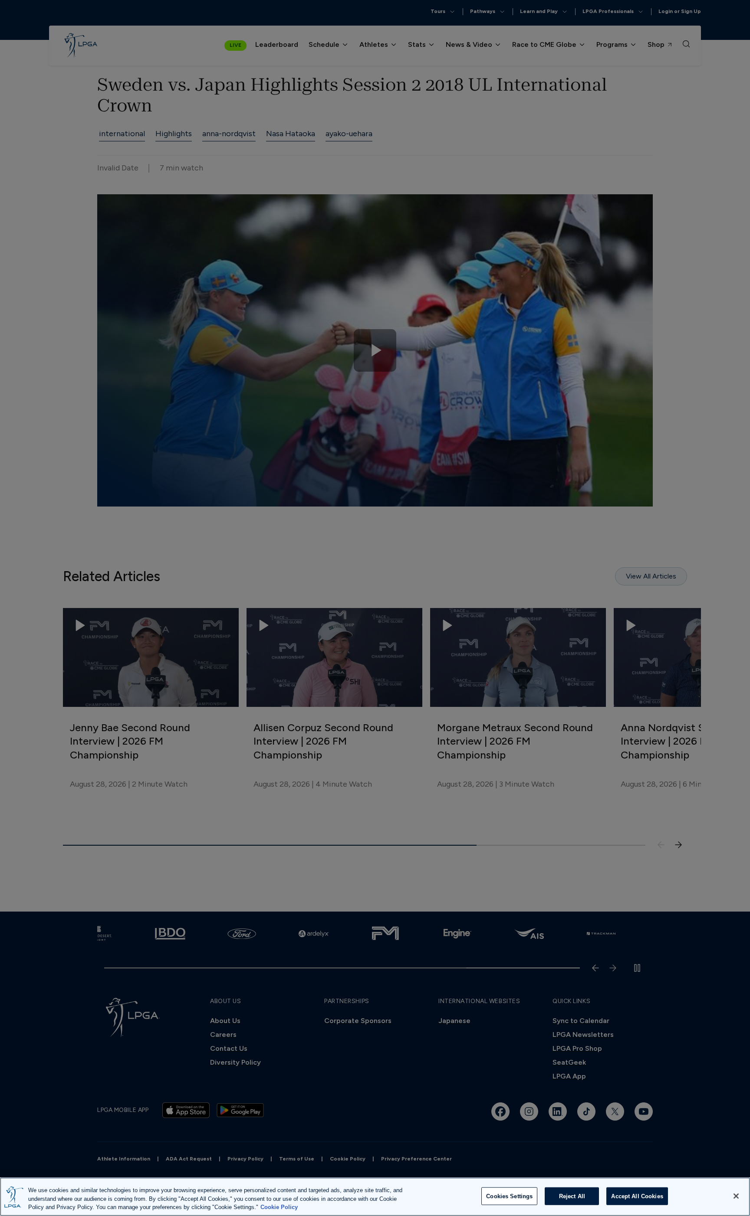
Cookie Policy (279, 1207)
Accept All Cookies (637, 1196)
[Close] (736, 1196)
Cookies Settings (509, 1196)
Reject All (572, 1196)
